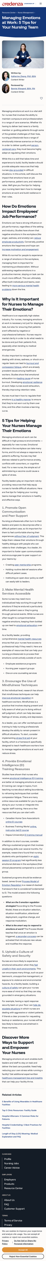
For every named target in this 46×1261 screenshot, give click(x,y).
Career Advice (12, 1167)
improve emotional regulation (16, 698)
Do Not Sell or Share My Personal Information (25, 1242)
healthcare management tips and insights (22, 1078)
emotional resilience (32, 382)
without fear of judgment (26, 536)
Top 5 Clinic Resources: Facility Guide (19, 1110)
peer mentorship (23, 564)
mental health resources (29, 638)
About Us (9, 1200)
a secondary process (26, 936)
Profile (7, 1159)
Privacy (8, 1224)
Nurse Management (26, 12)
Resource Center (9, 12)
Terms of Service (13, 1220)
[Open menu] (40, 3)
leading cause (23, 378)
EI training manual (33, 834)
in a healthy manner (21, 399)
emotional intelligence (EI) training (26, 778)
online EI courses (14, 821)
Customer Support (14, 1208)
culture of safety (10, 987)
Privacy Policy (5, 1242)
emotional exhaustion (26, 625)
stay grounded (16, 170)
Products (9, 1183)
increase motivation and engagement (20, 249)
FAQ (6, 1204)
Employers (10, 1179)
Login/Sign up (29, 3)
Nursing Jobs (11, 1163)
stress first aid (23, 738)
